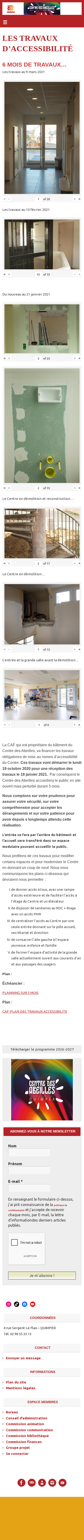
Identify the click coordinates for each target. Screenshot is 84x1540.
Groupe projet (18, 1447)
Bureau (12, 1412)
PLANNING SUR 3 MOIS (20, 993)
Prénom (15, 1164)
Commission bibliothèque (27, 1435)
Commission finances (24, 1441)
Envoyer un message (23, 1358)
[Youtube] (62, 1482)
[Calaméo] (42, 1482)
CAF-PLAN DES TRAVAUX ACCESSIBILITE (34, 1011)
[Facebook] (21, 1482)
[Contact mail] (32, 1482)
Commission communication (29, 1429)
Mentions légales (20, 1387)
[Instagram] (52, 1482)
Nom (12, 1146)
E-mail (15, 1181)
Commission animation (25, 1423)
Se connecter (17, 1453)
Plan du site (16, 1382)
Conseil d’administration (26, 1418)
